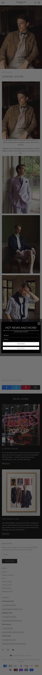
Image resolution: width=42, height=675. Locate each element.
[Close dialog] (39, 323)
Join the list (21, 344)
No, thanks (21, 348)
